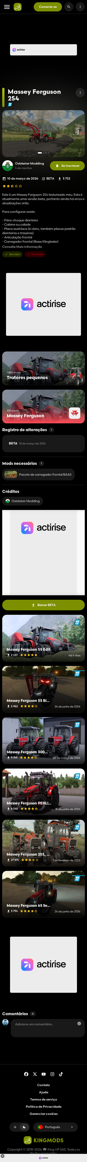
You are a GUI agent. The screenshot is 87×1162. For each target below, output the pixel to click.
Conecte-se (48, 7)
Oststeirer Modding (29, 163)
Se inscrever (70, 166)
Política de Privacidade (43, 1107)
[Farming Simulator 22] (10, 104)
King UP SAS (56, 1149)
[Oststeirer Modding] (7, 165)
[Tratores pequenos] (73, 377)
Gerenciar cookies (44, 1114)
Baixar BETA (46, 605)
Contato (43, 1085)
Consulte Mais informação (22, 247)
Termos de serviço (43, 1099)
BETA (27, 443)
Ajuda (43, 1092)
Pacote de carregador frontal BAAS (45, 474)
